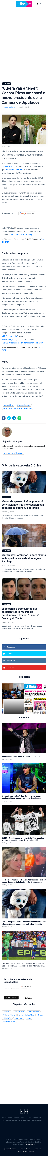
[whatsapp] (19, 418)
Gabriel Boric (19, 1012)
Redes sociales (33, 1012)
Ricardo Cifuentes (23, 405)
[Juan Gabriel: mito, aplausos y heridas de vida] (24, 738)
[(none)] (7, 432)
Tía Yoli (40, 1015)
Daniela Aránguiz (9, 1021)
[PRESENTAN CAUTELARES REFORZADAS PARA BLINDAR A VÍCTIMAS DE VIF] (14, 698)
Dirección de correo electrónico (15, 989)
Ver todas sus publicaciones (13, 453)
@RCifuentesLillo (9, 336)
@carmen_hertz (9, 339)
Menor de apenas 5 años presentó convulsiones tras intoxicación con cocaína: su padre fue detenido (23, 504)
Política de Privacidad (26, 1151)
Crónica (35, 465)
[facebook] (4, 418)
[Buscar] (41, 4)
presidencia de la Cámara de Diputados (17, 408)
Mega (29, 1018)
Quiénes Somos (10, 1149)
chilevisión (7, 1018)
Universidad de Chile (26, 1015)
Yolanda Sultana (9, 1015)
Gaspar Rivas (8, 166)
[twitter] (9, 418)
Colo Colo (6, 1012)
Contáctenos (39, 1149)
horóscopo (19, 1018)
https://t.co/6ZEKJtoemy (21, 235)
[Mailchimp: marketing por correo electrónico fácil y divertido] (28, 1000)
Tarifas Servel (25, 1149)
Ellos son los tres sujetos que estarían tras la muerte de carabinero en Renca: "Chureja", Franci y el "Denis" (21, 613)
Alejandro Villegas (9, 107)
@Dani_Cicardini (9, 343)
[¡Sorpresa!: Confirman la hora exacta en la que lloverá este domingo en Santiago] (24, 535)
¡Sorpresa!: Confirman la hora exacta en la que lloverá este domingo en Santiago (24, 558)
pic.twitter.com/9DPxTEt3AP (30, 343)
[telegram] (14, 418)
